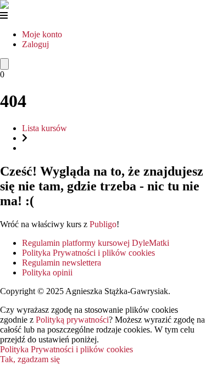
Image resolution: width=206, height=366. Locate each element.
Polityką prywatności (72, 319)
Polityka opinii (47, 272)
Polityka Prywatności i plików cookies (88, 252)
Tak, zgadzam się (30, 359)
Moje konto (42, 34)
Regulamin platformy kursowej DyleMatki (95, 242)
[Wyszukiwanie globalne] (4, 64)
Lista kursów (44, 128)
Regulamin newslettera (61, 262)
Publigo (103, 224)
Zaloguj (35, 44)
